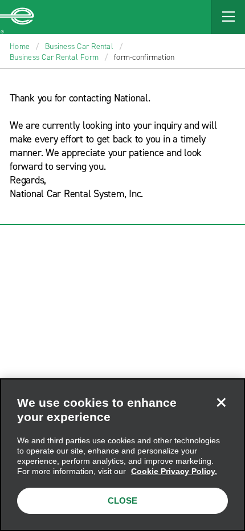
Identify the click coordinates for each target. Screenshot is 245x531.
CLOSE (122, 500)
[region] (122, 454)
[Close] (221, 402)
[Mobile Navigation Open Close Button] (228, 17)
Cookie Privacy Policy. (174, 471)
